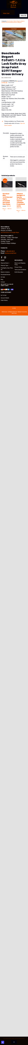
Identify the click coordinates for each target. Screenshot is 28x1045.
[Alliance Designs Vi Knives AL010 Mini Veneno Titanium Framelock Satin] (21, 184)
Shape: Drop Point (10, 117)
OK (14, 1042)
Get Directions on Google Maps (10, 232)
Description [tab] (5, 133)
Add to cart (5, 209)
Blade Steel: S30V (20, 113)
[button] (12, 81)
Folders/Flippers (16, 21)
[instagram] (5, 257)
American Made (9, 113)
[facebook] (2, 257)
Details (10, 208)
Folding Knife (5, 115)
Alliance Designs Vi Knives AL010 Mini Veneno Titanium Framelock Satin (21, 200)
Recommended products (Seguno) (14, 22)
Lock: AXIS (13, 115)
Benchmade (9, 21)
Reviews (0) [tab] (5, 157)
